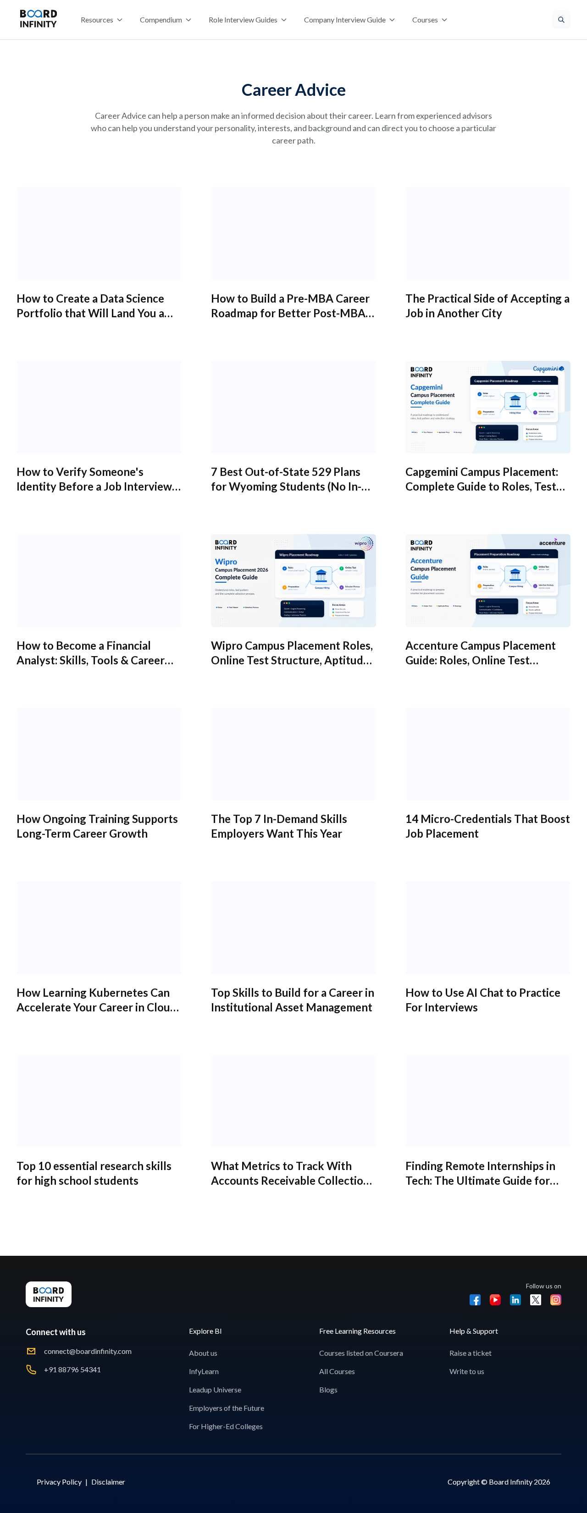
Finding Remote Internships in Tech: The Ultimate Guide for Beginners (480, 1180)
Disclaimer (108, 1481)
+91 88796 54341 (72, 1369)
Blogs (328, 1389)
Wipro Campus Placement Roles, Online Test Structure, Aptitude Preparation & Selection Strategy (293, 660)
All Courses (337, 1371)
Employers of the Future (226, 1407)
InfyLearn (204, 1371)
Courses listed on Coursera (361, 1352)
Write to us (466, 1371)
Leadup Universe (215, 1389)
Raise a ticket (470, 1352)
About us (203, 1352)
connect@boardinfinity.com (88, 1351)
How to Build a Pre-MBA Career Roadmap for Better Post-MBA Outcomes (290, 313)
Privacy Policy (59, 1481)
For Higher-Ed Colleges (226, 1426)
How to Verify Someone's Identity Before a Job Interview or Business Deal (94, 486)
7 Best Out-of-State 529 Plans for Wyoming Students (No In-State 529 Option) (286, 486)
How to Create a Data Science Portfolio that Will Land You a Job (90, 313)
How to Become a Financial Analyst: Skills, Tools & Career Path (91, 660)
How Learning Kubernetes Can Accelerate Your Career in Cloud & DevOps (97, 1007)
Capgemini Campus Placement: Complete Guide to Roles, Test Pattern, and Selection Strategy (483, 486)
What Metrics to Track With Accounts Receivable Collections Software (293, 1180)
